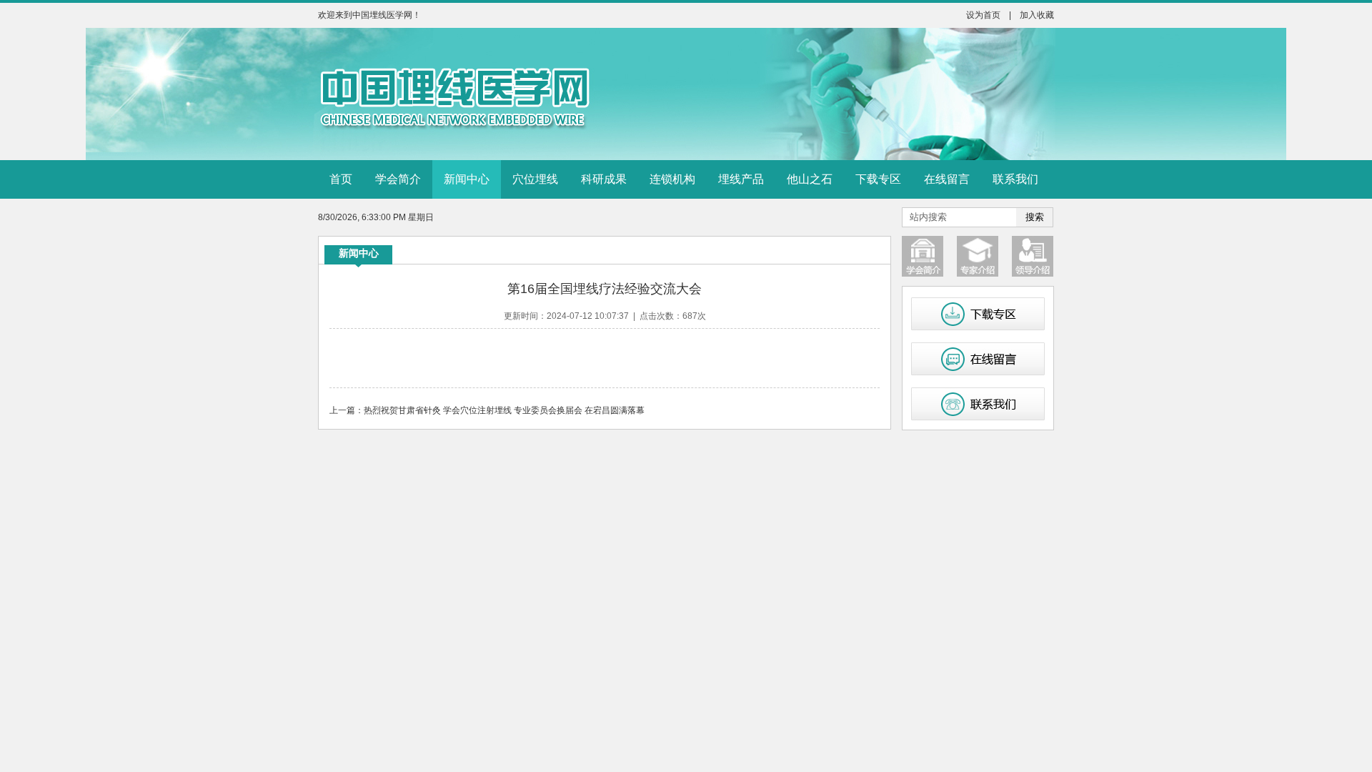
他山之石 (809, 179)
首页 (340, 179)
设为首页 (983, 15)
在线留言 (947, 179)
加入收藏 (1037, 15)
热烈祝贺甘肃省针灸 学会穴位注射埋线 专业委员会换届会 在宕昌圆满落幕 (504, 410)
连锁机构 (672, 179)
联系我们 (1015, 179)
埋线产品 (741, 179)
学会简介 (398, 179)
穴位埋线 (535, 179)
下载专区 (878, 179)
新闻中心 (466, 179)
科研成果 (604, 179)
